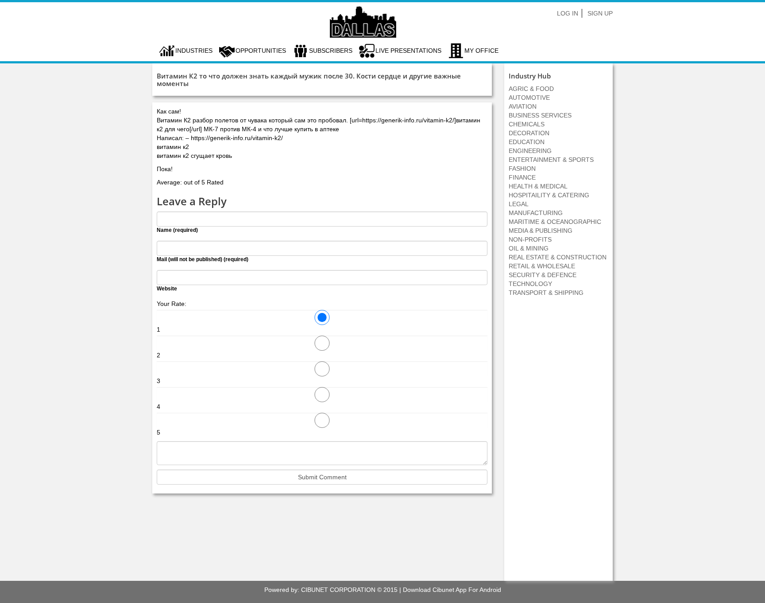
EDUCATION (527, 141)
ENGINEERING (530, 150)
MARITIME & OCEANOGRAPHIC (555, 221)
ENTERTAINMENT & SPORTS (551, 159)
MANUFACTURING (536, 212)
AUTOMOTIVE (529, 97)
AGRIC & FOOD (531, 88)
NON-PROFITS (530, 239)
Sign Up (600, 13)
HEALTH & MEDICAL (538, 186)
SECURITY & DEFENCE (542, 274)
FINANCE (522, 177)
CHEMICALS (527, 124)
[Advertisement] (558, 443)
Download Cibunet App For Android (452, 589)
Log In (567, 13)
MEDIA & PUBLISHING (540, 230)
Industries (193, 50)
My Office (481, 50)
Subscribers (330, 50)
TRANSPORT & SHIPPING (546, 292)
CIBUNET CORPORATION (338, 589)
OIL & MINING (529, 248)
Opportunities (261, 50)
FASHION (522, 168)
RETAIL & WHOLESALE (542, 266)
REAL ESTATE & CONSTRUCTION (558, 257)
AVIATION (523, 106)
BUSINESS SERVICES (540, 115)
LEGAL (519, 204)
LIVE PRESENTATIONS (408, 50)
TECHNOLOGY (530, 283)
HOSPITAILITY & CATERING (549, 195)
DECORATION (529, 133)
